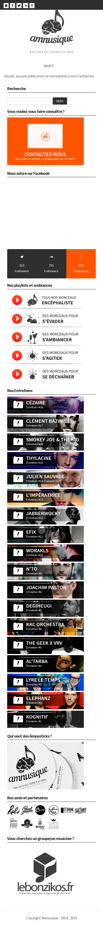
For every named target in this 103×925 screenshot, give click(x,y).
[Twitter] (19, 7)
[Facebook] (12, 7)
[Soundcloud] (25, 7)
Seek (59, 101)
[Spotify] (31, 7)
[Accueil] (6, 7)
